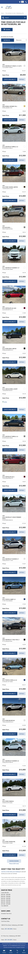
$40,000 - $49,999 (5, 898)
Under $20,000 (5, 892)
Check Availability (10, 79)
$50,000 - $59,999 (5, 900)
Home (2, 13)
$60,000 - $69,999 (5, 902)
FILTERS (8, 29)
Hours (14, 929)
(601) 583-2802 (8, 929)
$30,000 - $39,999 (5, 896)
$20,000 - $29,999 (5, 894)
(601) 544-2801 (8, 939)
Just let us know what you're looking (10, 871)
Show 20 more (14, 861)
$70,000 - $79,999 (5, 904)
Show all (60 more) (14, 863)
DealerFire (5, 945)
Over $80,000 (4, 906)
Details (21, 79)
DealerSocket (14, 945)
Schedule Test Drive (6, 913)
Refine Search (8, 40)
